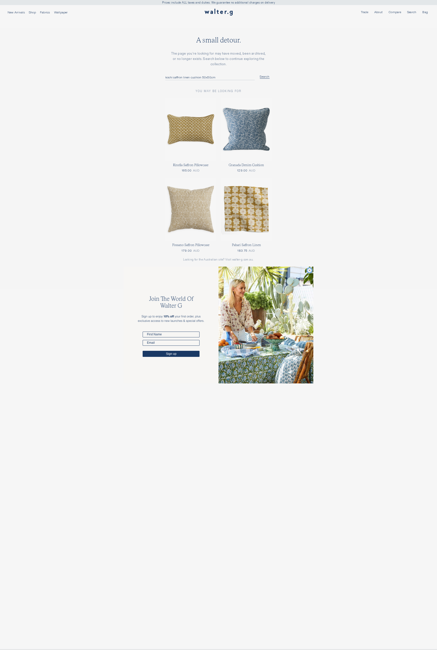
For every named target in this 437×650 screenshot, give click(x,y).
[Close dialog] (309, 270)
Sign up (171, 354)
